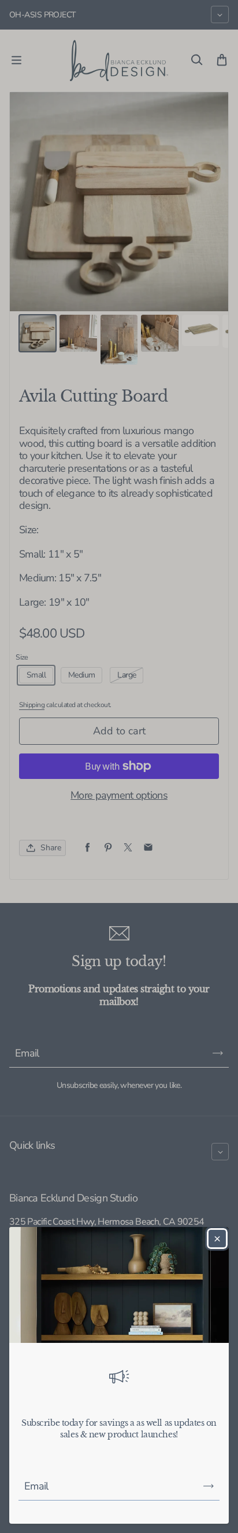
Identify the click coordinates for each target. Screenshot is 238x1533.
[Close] (217, 1238)
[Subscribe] (208, 1486)
